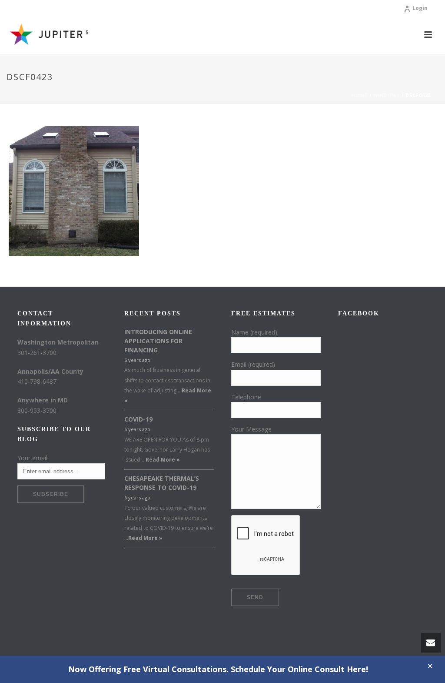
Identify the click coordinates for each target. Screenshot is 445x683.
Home (360, 95)
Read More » (163, 459)
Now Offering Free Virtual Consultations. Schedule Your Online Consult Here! (218, 669)
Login (420, 8)
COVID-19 (138, 419)
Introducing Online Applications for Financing (158, 341)
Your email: (33, 458)
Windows (386, 95)
